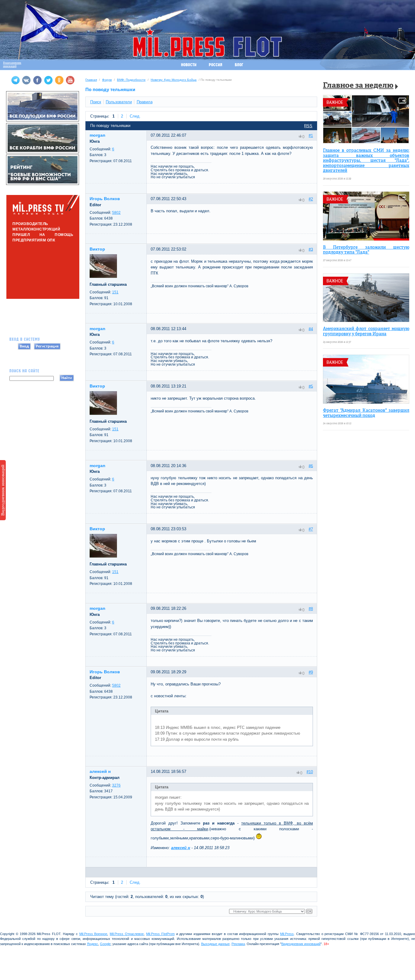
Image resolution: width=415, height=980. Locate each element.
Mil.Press (287, 934)
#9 (311, 672)
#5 (311, 386)
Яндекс (92, 944)
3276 (116, 785)
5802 (116, 212)
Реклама (238, 944)
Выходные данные (215, 944)
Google (105, 944)
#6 (311, 465)
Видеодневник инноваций (2, 490)
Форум (107, 79)
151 (115, 292)
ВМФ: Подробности (131, 79)
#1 (311, 135)
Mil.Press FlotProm (160, 934)
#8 (311, 608)
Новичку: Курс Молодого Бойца (174, 79)
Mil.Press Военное (93, 934)
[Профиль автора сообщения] (103, 276)
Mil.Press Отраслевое (127, 934)
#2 (311, 199)
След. (135, 116)
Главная (91, 79)
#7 (311, 529)
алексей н (180, 847)
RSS (308, 126)
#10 (310, 772)
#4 (311, 328)
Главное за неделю (358, 86)
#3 (311, 249)
